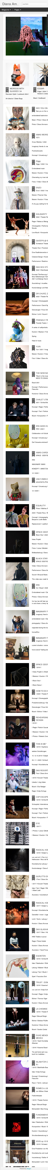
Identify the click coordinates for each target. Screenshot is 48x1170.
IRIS (38, 585)
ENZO (38, 187)
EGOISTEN (41, 955)
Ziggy (38, 161)
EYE (38, 823)
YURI (38, 346)
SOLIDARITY (41, 214)
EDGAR (40, 88)
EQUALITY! (41, 505)
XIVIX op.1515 (42, 1141)
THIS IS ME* (41, 744)
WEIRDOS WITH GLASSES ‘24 (17, 89)
